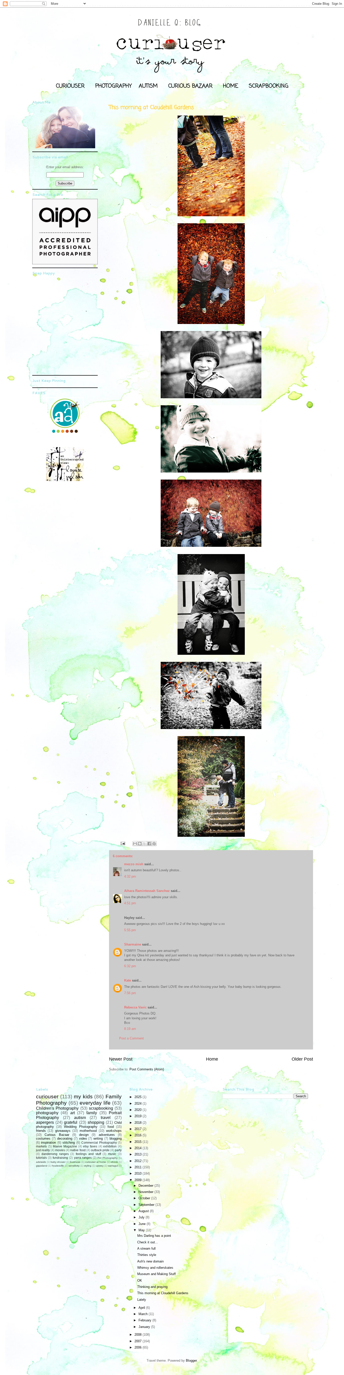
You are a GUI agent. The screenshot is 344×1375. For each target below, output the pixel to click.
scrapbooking (101, 1108)
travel (106, 1117)
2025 (138, 1097)
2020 (138, 1110)
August (144, 1211)
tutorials (41, 1157)
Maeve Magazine (65, 1146)
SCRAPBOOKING (268, 86)
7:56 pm (130, 993)
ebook (114, 1162)
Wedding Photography (80, 1127)
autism (80, 1117)
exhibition (110, 1146)
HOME (230, 86)
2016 (138, 1135)
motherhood (88, 1131)
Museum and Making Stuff (156, 1274)
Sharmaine (132, 944)
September (147, 1205)
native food (77, 1150)
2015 (138, 1142)
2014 (138, 1148)
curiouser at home (95, 1162)
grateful (70, 1122)
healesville (58, 1165)
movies (60, 1150)
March (144, 1314)
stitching (68, 1142)
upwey (100, 1165)
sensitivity (74, 1165)
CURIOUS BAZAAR (190, 86)
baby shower (58, 1162)
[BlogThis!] (139, 843)
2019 (138, 1116)
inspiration (48, 1142)
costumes (43, 1138)
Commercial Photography (99, 1142)
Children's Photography (57, 1108)
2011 (138, 1167)
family (91, 1113)
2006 (138, 1347)
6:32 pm (130, 966)
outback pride (100, 1150)
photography (47, 1113)
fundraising (60, 1157)
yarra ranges (83, 1157)
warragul (113, 1165)
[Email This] (134, 843)
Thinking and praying (152, 1287)
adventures (107, 1135)
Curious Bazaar (57, 1135)
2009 (138, 1180)
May (142, 1230)
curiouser (47, 1096)
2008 (138, 1334)
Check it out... (147, 1242)
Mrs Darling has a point (154, 1236)
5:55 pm (130, 930)
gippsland (41, 1165)
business (75, 1162)
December (146, 1185)
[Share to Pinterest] (154, 843)
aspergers (45, 1122)
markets (41, 1146)
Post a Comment (131, 1038)
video (83, 1138)
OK (139, 1280)
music (112, 1153)
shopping (96, 1122)
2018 (138, 1123)
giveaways (63, 1131)
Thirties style (146, 1255)
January (145, 1327)
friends (41, 1131)
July (142, 1217)
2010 (138, 1173)
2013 (138, 1154)
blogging (116, 1138)
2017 (138, 1129)
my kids (83, 1096)
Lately (141, 1299)
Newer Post (120, 1059)
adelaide (41, 1162)
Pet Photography (107, 1157)
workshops (114, 1131)
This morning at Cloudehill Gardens (162, 1293)
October (145, 1198)
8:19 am (130, 1029)
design (84, 1135)
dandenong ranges (55, 1153)
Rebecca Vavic (135, 1007)
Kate (127, 980)
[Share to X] (144, 843)
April (142, 1308)
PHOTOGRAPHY (113, 86)
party (118, 1150)
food (111, 1127)
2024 (138, 1103)
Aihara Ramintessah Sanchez (147, 891)
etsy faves (90, 1146)
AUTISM (148, 86)
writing (98, 1138)
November (146, 1192)
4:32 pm (130, 876)
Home (212, 1059)
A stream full (146, 1248)
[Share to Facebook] (149, 843)
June (143, 1224)
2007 (138, 1341)
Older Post (302, 1059)
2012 (138, 1161)
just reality (43, 1150)
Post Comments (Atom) (146, 1069)
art (72, 1113)
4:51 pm (130, 903)
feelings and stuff (88, 1153)
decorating (64, 1138)
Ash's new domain (150, 1261)
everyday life (95, 1103)
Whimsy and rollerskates (155, 1268)
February (145, 1320)
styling (87, 1165)
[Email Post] (122, 843)
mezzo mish (133, 864)
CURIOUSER (70, 86)
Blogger (191, 1360)
